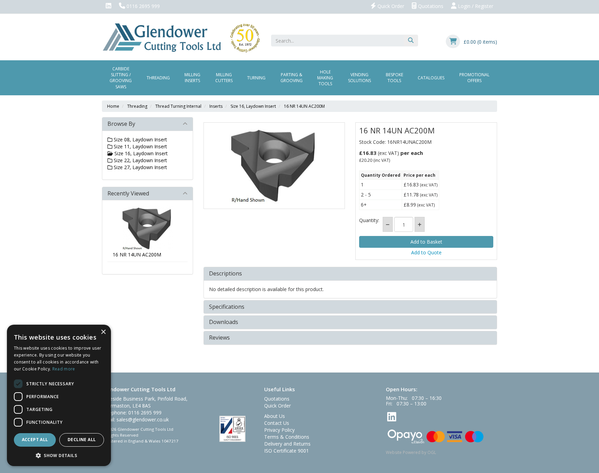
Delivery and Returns (287, 443)
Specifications (226, 307)
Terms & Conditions (286, 436)
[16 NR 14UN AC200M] (274, 165)
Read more (63, 369)
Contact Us (276, 423)
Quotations (430, 6)
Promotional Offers (474, 78)
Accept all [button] (35, 440)
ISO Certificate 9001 (286, 450)
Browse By (121, 124)
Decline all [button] (82, 440)
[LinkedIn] (108, 6)
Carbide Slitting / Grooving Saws (121, 77)
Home (113, 106)
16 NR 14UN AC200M (304, 106)
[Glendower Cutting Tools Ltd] (181, 37)
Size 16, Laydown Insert (253, 106)
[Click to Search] (410, 40)
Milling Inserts (192, 78)
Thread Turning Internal (178, 106)
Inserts (216, 106)
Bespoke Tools (394, 78)
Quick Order (390, 6)
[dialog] (59, 395)
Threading (158, 78)
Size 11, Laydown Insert (139, 146)
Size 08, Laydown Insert (139, 139)
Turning (256, 78)
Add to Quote (426, 252)
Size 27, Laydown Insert (139, 167)
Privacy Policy (279, 430)
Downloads (223, 322)
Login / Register (475, 6)
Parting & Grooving (291, 78)
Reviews (219, 338)
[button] (59, 455)
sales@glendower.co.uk (142, 419)
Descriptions (225, 274)
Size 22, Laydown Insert (139, 160)
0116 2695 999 (142, 6)
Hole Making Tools (325, 78)
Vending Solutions (359, 78)
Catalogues (431, 78)
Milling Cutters (224, 78)
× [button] (103, 332)
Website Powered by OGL (411, 452)
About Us (274, 416)
